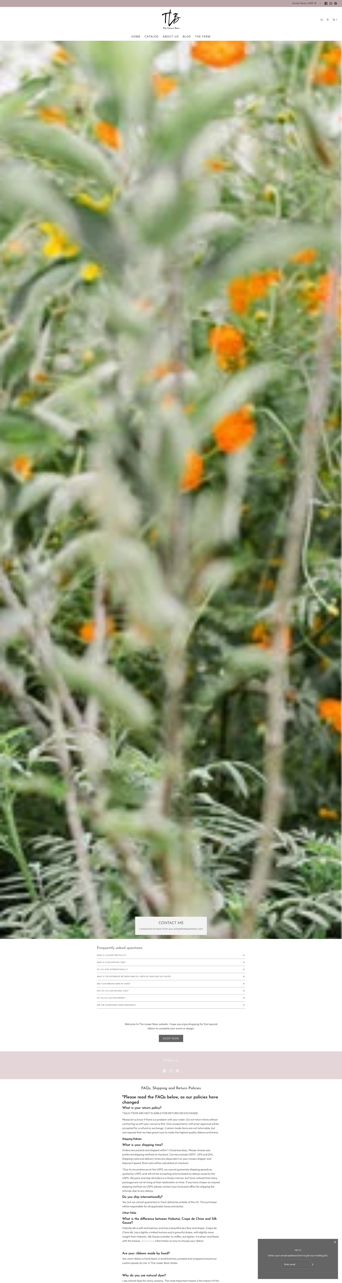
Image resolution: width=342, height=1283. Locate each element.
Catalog (152, 36)
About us (171, 36)
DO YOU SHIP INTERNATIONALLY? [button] (112, 969)
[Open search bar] (321, 19)
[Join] (312, 1264)
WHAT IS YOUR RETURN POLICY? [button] (112, 955)
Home (136, 36)
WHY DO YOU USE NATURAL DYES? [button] (113, 991)
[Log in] (327, 19)
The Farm (203, 36)
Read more (148, 1240)
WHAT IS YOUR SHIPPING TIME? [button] (111, 962)
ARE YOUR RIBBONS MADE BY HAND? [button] (113, 984)
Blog (187, 36)
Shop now (171, 1038)
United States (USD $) (304, 3)
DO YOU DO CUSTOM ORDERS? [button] (111, 998)
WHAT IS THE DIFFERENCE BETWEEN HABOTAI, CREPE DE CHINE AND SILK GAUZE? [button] (134, 976)
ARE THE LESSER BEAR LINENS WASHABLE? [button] (116, 1005)
